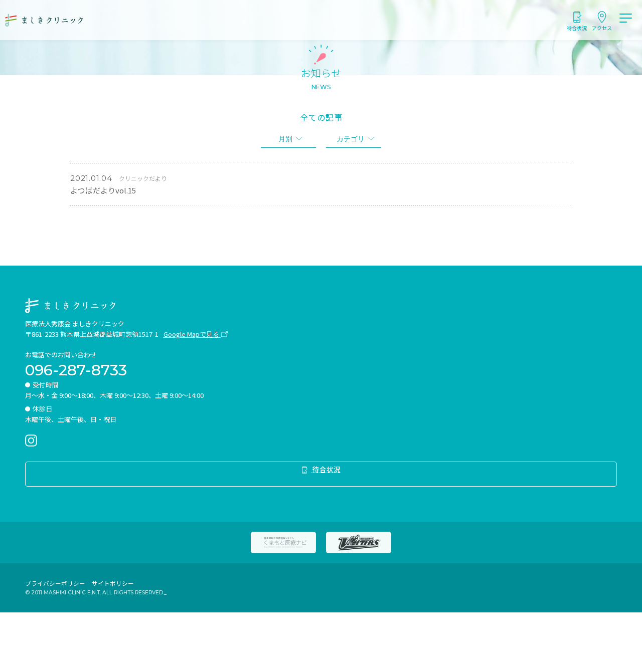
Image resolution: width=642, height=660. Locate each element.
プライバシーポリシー (55, 583)
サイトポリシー (113, 583)
